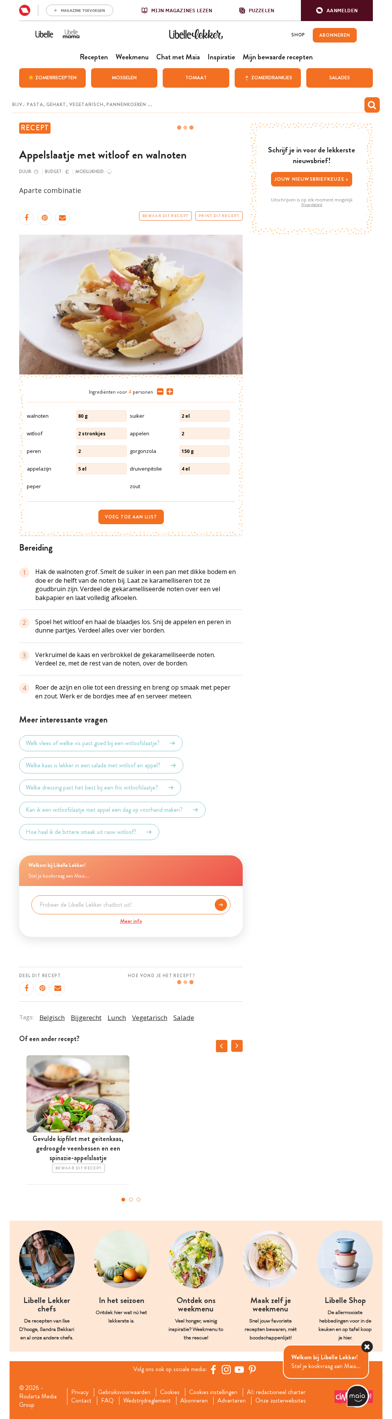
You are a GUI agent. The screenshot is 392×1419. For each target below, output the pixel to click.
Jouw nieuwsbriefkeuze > (311, 179)
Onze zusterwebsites (280, 1400)
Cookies (170, 1392)
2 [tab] (131, 1200)
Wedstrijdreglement (147, 1400)
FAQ (107, 1400)
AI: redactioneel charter (276, 1392)
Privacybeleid (311, 205)
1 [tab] (123, 1200)
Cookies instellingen (213, 1392)
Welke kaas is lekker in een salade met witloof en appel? (93, 765)
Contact (81, 1400)
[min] (158, 392)
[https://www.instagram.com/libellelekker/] (226, 1369)
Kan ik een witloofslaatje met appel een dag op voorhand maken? (104, 809)
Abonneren (194, 1400)
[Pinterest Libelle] (252, 1369)
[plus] (168, 392)
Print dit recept (219, 216)
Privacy (79, 1392)
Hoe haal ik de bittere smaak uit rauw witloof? (81, 831)
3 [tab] (138, 1200)
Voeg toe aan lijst (131, 516)
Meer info (131, 921)
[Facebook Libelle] (213, 1369)
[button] (337, 10)
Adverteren (231, 1400)
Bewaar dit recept (165, 216)
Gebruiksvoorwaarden (124, 1392)
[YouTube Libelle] (239, 1369)
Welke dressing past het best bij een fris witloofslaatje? (92, 787)
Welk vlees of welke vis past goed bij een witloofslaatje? (93, 743)
